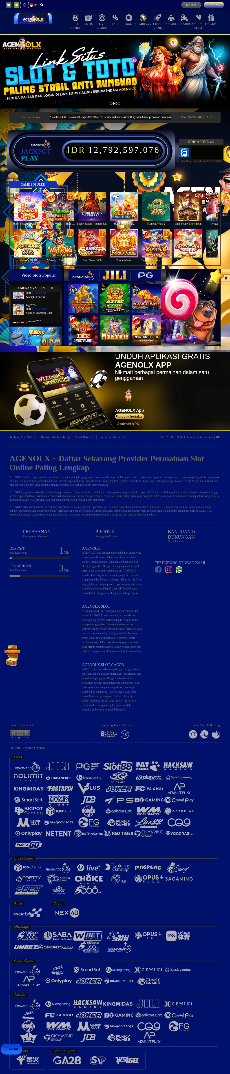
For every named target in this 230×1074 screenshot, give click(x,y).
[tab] (84, 275)
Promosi (211, 24)
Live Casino (102, 25)
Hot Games (75, 25)
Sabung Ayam (197, 25)
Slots (88, 24)
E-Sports (184, 24)
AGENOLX (16, 477)
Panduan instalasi (129, 416)
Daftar (213, 4)
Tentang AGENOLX (22, 437)
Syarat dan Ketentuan (112, 437)
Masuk (191, 4)
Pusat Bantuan (84, 437)
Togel (128, 24)
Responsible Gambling (55, 437)
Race (115, 24)
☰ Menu (11, 1049)
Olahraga (143, 24)
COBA (86, 293)
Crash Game (157, 25)
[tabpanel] (115, 71)
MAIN (31, 206)
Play (30, 158)
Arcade (171, 24)
